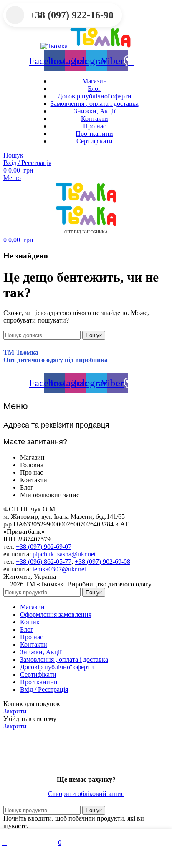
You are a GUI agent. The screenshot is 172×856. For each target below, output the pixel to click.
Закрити (15, 711)
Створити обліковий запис (86, 793)
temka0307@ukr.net (59, 569)
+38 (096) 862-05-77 (43, 561)
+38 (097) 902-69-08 (102, 561)
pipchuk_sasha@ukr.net (64, 554)
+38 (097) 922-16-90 (71, 15)
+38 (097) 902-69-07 (43, 546)
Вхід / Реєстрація (44, 689)
